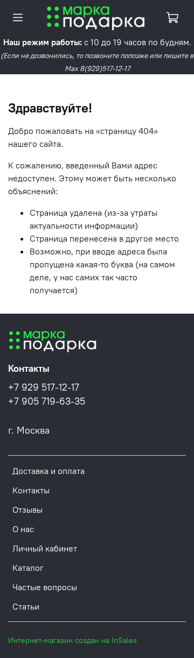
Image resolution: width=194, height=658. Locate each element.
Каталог (28, 567)
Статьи (25, 606)
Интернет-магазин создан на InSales (72, 640)
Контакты (31, 490)
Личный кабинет (44, 548)
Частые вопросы (44, 587)
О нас (23, 528)
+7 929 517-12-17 (43, 387)
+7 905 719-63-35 (46, 401)
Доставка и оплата (48, 470)
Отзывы (27, 509)
